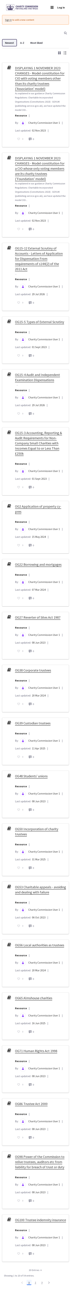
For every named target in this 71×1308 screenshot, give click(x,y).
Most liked (36, 42)
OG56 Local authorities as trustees (39, 945)
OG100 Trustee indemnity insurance (40, 1220)
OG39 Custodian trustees (32, 723)
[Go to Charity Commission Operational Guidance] (25, 7)
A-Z (22, 42)
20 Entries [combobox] (34, 1270)
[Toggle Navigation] (52, 7)
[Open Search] (65, 33)
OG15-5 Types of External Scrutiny (39, 322)
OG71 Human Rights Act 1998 (36, 1051)
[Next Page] (49, 1282)
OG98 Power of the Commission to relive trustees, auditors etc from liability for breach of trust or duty (39, 1161)
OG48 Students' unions (31, 776)
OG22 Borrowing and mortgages (38, 564)
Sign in (8, 19)
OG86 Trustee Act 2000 (31, 1104)
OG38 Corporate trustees (33, 670)
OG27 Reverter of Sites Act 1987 (37, 617)
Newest (9, 42)
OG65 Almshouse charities (33, 998)
